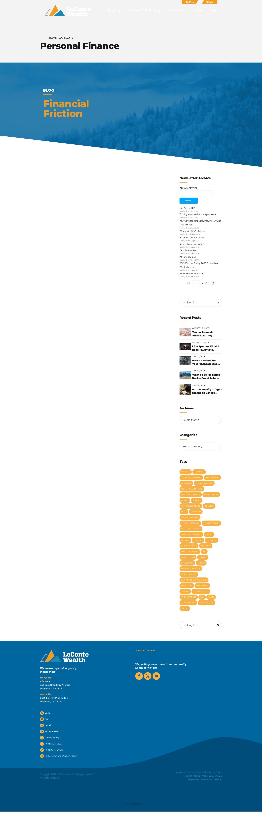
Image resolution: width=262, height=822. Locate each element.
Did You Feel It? (187, 208)
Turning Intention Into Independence (198, 214)
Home (53, 38)
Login (213, 10)
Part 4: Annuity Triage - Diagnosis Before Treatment (207, 391)
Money (201, 563)
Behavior (186, 483)
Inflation (212, 540)
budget (197, 500)
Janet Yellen (188, 557)
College (209, 506)
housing (198, 540)
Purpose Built (188, 574)
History (185, 540)
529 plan (185, 472)
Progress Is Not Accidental (193, 237)
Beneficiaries (211, 494)
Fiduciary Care (211, 523)
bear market (212, 477)
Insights (197, 10)
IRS (204, 551)
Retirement (202, 585)
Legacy (203, 557)
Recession (186, 585)
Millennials (187, 563)
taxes (211, 597)
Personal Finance (190, 568)
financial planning (191, 534)
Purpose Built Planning (194, 580)
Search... (189, 200)
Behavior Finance (190, 494)
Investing (206, 546)
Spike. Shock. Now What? (192, 244)
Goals (209, 534)
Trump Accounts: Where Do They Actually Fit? (203, 334)
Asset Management (191, 477)
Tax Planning (188, 603)
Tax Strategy (206, 603)
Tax (202, 597)
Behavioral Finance (191, 489)
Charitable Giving (190, 506)
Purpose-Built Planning (145, 10)
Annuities (199, 472)
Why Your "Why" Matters (192, 231)
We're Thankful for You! (191, 273)
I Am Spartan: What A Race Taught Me (205, 348)
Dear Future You (188, 250)
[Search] (218, 302)
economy (196, 512)
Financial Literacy (191, 529)
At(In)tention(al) (188, 256)
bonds (184, 500)
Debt (183, 512)
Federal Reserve (190, 523)
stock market (188, 597)
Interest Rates (189, 546)
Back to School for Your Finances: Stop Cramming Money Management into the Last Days (206, 362)
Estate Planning (190, 517)
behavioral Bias (204, 483)
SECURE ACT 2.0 (200, 591)
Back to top (146, 650)
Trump (184, 608)
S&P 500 (185, 591)
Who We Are (176, 10)
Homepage (115, 10)
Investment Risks (190, 551)
